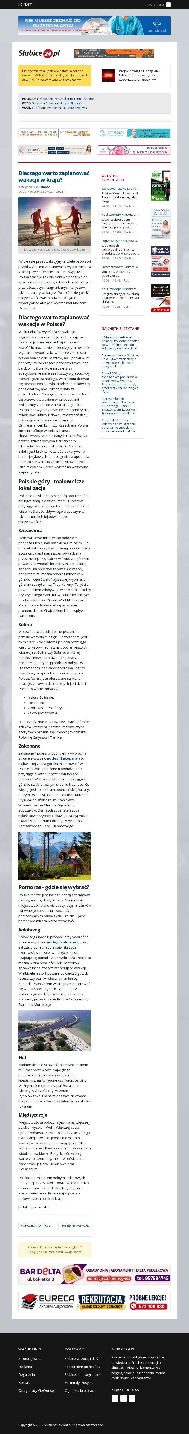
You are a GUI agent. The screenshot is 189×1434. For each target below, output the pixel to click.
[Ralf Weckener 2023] (161, 297)
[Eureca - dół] (94, 1301)
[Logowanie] (128, 4)
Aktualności (42, 187)
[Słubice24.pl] (39, 53)
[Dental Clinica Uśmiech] (161, 261)
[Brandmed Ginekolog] (134, 149)
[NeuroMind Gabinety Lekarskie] (54, 149)
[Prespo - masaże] (134, 132)
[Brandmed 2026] (94, 25)
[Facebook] (115, 1398)
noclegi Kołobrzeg (63, 942)
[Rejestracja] (134, 4)
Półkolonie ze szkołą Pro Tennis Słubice (66, 99)
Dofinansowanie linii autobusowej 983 (60, 108)
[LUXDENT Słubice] (161, 223)
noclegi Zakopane (62, 758)
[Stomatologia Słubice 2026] (115, 53)
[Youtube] (132, 1398)
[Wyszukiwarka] (141, 4)
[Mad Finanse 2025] (54, 132)
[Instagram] (123, 1398)
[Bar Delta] (94, 1274)
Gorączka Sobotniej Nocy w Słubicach (58, 103)
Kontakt (25, 4)
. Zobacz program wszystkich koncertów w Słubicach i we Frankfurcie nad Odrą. (131, 78)
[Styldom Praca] (161, 184)
